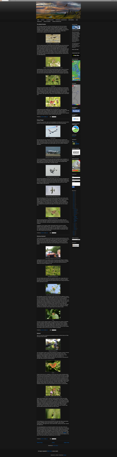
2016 (74, 204)
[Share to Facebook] (54, 116)
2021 (74, 198)
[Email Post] (50, 116)
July (74, 215)
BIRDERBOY (74, 136)
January (75, 229)
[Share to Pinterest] (55, 116)
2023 (74, 195)
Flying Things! (40, 120)
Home (53, 442)
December (75, 209)
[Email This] (52, 116)
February (75, 228)
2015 (74, 205)
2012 (74, 231)
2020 (74, 199)
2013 (74, 208)
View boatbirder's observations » (77, 143)
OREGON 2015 (39, 21)
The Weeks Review (41, 24)
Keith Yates (49, 451)
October (75, 211)
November (75, 210)
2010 (74, 233)
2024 (74, 194)
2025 (74, 193)
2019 (74, 200)
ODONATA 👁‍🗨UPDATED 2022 (56, 21)
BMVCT (64, 432)
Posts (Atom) (55, 445)
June (74, 223)
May (74, 224)
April (74, 225)
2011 (74, 232)
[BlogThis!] (53, 116)
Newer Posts (40, 442)
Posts (74, 244)
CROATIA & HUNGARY (47, 21)
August (75, 214)
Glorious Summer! (41, 236)
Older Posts (66, 442)
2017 (74, 203)
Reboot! (39, 333)
